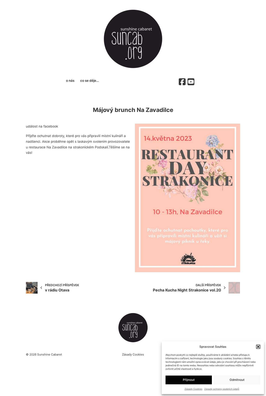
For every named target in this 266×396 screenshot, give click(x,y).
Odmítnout (237, 380)
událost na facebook (42, 126)
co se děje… (89, 81)
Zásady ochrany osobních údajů (221, 388)
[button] (258, 347)
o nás (70, 81)
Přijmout (189, 380)
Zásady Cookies (193, 388)
